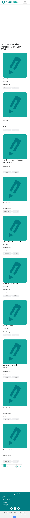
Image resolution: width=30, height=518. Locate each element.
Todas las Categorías (7, 501)
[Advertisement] (15, 24)
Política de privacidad (7, 506)
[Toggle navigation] (25, 2)
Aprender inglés (6, 504)
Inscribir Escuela (6, 499)
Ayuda (3, 496)
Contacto (4, 502)
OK (14, 516)
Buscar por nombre (7, 497)
